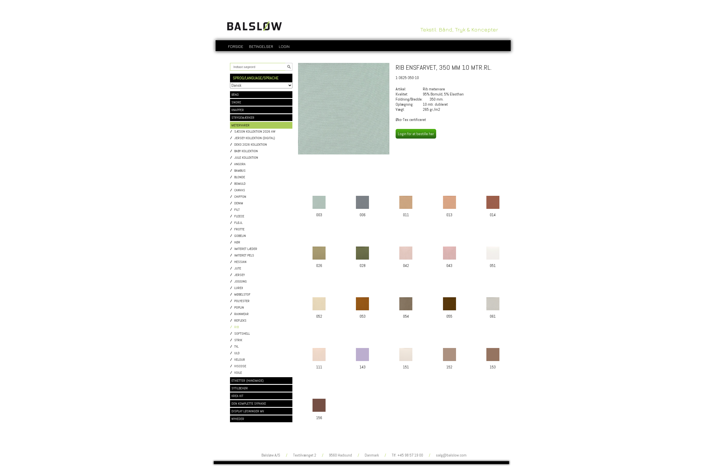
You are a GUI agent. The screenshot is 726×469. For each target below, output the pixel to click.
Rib (236, 327)
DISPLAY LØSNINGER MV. (247, 411)
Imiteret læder (245, 249)
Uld (237, 353)
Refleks (240, 321)
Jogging (240, 281)
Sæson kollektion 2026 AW (254, 132)
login (284, 46)
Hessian (240, 262)
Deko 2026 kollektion (250, 145)
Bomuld (240, 184)
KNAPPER (237, 110)
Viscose (240, 366)
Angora (240, 164)
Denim (238, 203)
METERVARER (240, 125)
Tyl (236, 347)
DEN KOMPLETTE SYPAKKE (248, 403)
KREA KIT (237, 396)
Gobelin (240, 236)
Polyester (242, 301)
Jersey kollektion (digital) (254, 138)
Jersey (239, 275)
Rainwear (241, 314)
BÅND (235, 94)
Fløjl (238, 223)
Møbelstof (242, 294)
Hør (237, 242)
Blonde (239, 177)
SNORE (236, 102)
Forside (235, 46)
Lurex (238, 288)
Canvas (239, 190)
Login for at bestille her (416, 133)
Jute (237, 268)
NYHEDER (237, 419)
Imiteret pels (244, 255)
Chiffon (240, 197)
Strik (238, 340)
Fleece (239, 216)
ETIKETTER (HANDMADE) (247, 380)
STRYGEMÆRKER (242, 117)
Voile (238, 373)
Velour (239, 360)
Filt (237, 210)
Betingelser (261, 46)
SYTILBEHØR (239, 388)
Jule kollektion (246, 158)
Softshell (242, 334)
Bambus (240, 171)
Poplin (239, 307)
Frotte (239, 229)
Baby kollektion (246, 151)
